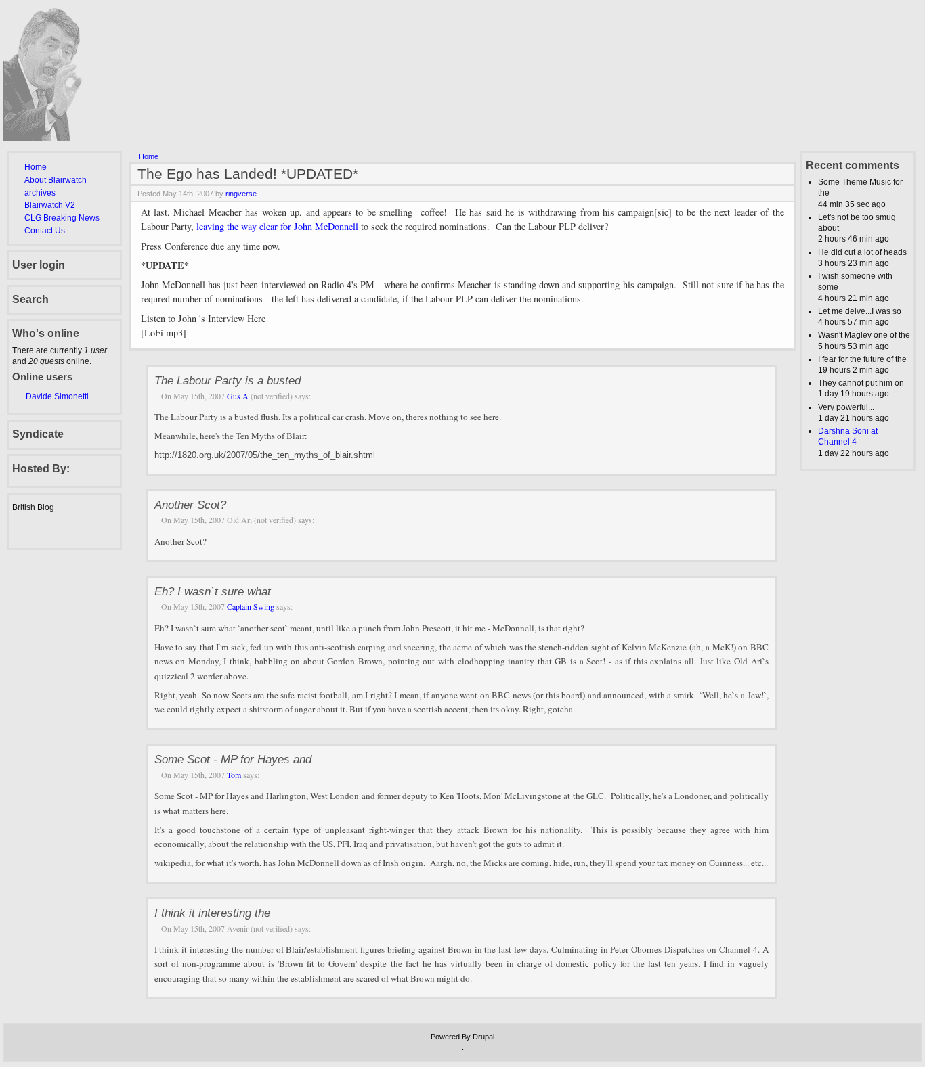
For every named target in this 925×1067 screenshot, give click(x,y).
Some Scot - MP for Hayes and (232, 759)
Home (35, 167)
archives (40, 193)
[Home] (51, 138)
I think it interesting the (212, 913)
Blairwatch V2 (49, 205)
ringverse (241, 193)
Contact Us (44, 230)
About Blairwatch (55, 180)
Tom (234, 774)
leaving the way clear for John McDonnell (277, 226)
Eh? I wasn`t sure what (212, 591)
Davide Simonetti (57, 396)
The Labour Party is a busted (227, 380)
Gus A (238, 395)
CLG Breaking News (62, 218)
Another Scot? (190, 505)
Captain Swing (250, 606)
